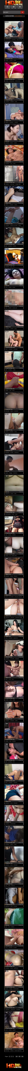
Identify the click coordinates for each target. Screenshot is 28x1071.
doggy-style (18, 184)
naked (12, 328)
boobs (10, 534)
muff (7, 596)
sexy (16, 328)
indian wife (14, 555)
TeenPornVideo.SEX (10, 347)
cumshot (16, 411)
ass (11, 163)
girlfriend (7, 906)
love (13, 390)
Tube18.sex (8, 161)
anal (16, 101)
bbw (14, 699)
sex (11, 266)
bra (13, 679)
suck (7, 1030)
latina (16, 204)
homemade (8, 39)
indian (7, 60)
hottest (10, 307)
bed (12, 906)
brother (14, 741)
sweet (14, 1030)
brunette (15, 349)
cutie (13, 514)
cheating (18, 1009)
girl (6, 246)
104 (16, 1056)
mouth (7, 699)
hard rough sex (18, 1050)
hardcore (15, 473)
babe (16, 720)
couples (7, 225)
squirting (14, 39)
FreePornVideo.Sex (10, 79)
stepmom (8, 1009)
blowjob (7, 452)
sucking (10, 761)
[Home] (20, 7)
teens (12, 142)
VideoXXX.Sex (9, 58)
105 (19, 1056)
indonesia (12, 81)
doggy (10, 473)
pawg (11, 576)
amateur (7, 101)
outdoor (7, 184)
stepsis (12, 1050)
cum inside (11, 596)
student (12, 101)
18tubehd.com (9, 657)
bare (16, 514)
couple (11, 452)
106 (22, 1056)
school (11, 60)
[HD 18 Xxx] (14, 5)
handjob (10, 638)
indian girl (15, 307)
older (15, 60)
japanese (8, 617)
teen (7, 349)
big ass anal (19, 39)
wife (15, 493)
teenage (7, 1050)
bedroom (17, 452)
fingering (7, 493)
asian (15, 142)
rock (10, 679)
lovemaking (8, 514)
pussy (7, 988)
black (12, 968)
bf (10, 555)
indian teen (17, 81)
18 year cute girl (18, 596)
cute (7, 287)
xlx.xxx (7, 141)
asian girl (12, 184)
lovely (10, 287)
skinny (7, 122)
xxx (6, 885)
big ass (15, 576)
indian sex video (13, 225)
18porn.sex (8, 38)
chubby (15, 906)
